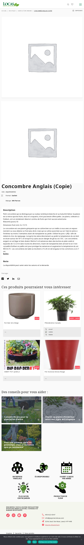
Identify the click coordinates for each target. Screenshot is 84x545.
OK (29, 542)
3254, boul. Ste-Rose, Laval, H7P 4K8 (58, 521)
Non (34, 542)
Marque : (9, 201)
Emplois (9, 533)
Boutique (12, 11)
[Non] (81, 540)
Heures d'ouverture (52, 525)
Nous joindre (29, 533)
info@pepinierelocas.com (54, 518)
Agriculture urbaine (25, 11)
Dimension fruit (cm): (11, 225)
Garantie (18, 533)
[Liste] (72, 4)
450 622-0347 (50, 515)
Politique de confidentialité (48, 542)
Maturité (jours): (9, 221)
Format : (8, 195)
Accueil (4, 11)
